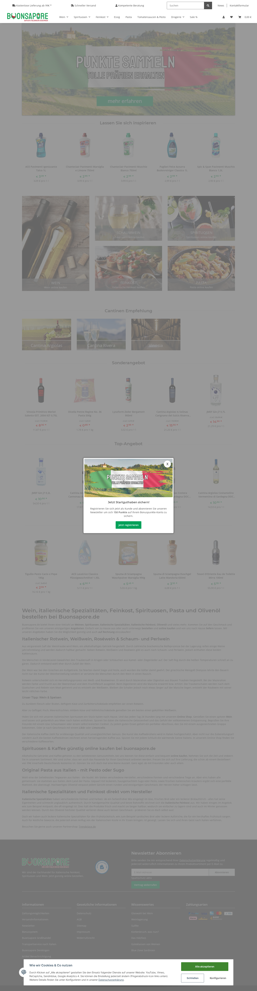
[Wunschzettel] (231, 17)
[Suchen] (208, 5)
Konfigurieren (218, 978)
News (221, 5)
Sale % (194, 17)
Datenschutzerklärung (111, 979)
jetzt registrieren (129, 525)
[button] (223, 17)
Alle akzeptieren (204, 966)
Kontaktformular (239, 5)
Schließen (193, 978)
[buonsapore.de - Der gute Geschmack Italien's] (27, 17)
